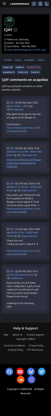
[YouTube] (20, 372)
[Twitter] (42, 372)
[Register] (40, 3)
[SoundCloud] (21, 380)
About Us (17, 334)
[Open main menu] (4, 4)
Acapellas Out (33, 67)
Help (5, 334)
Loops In (20, 67)
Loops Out (8, 67)
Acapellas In (9, 72)
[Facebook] (9, 372)
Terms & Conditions (14, 345)
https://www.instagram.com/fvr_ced (26, 49)
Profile (7, 60)
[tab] (8, 59)
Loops (18, 60)
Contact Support (35, 334)
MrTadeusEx (16, 109)
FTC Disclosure (35, 349)
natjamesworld (29, 155)
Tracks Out (23, 72)
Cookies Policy (15, 349)
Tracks (40, 60)
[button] (46, 3)
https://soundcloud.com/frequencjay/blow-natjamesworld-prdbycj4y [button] (24, 163)
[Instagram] (31, 380)
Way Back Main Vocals (22, 274)
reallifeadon (16, 278)
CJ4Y (12, 102)
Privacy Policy (36, 345)
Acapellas (29, 60)
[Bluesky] (31, 372)
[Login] (34, 3)
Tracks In (35, 72)
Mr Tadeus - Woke (19, 106)
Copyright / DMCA (25, 339)
